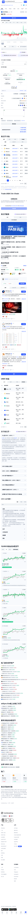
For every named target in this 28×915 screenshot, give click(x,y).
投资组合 (3, 853)
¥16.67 (11, 758)
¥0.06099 (9, 706)
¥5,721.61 (9, 736)
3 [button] (12, 180)
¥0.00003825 (10, 754)
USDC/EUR (14, 154)
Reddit (15, 878)
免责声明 (16, 841)
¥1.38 (9, 708)
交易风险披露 (21, 205)
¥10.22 (8, 728)
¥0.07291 (11, 730)
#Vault (3, 295)
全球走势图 (3, 848)
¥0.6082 (7, 740)
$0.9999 (11, 767)
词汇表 (2, 876)
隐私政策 (16, 832)
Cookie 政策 (16, 837)
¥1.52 (8, 744)
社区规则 (16, 839)
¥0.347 (8, 727)
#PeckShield (6, 298)
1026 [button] (20, 180)
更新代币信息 (23, 127)
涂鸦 (2, 857)
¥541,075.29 (9, 725)
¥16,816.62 (9, 732)
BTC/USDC (14, 151)
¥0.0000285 (9, 746)
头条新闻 (3, 837)
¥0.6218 (9, 748)
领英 (15, 881)
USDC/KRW (14, 164)
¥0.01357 (10, 723)
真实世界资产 (4, 846)
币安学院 (3, 828)
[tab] (18, 46)
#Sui (17, 357)
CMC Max (3, 834)
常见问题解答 (4, 874)
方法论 (15, 843)
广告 (2, 830)
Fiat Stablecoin (10, 120)
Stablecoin (4, 120)
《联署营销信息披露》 (8, 189)
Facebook (16, 876)
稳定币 (15, 438)
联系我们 (3, 872)
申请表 (2, 869)
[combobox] (14, 49)
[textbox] (15, 280)
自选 (2, 855)
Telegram (16, 872)
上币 (2, 867)
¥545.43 (10, 738)
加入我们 (16, 846)
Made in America (17, 120)
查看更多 (24, 265)
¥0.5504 (9, 759)
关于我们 (16, 828)
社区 (15, 869)
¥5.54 (7, 752)
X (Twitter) (16, 867)
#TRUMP (4, 328)
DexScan (3, 843)
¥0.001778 (9, 710)
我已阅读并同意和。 (14, 205)
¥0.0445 (8, 712)
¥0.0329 (9, 756)
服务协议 (16, 830)
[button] (5, 180)
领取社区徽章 (23, 131)
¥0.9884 (9, 750)
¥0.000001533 (10, 714)
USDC (3, 438)
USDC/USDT (15, 148)
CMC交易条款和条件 (14, 205)
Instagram (16, 874)
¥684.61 (8, 734)
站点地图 (3, 859)
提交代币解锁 (23, 129)
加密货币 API (3, 841)
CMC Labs (3, 832)
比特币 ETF (3, 839)
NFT (2, 850)
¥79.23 (9, 742)
